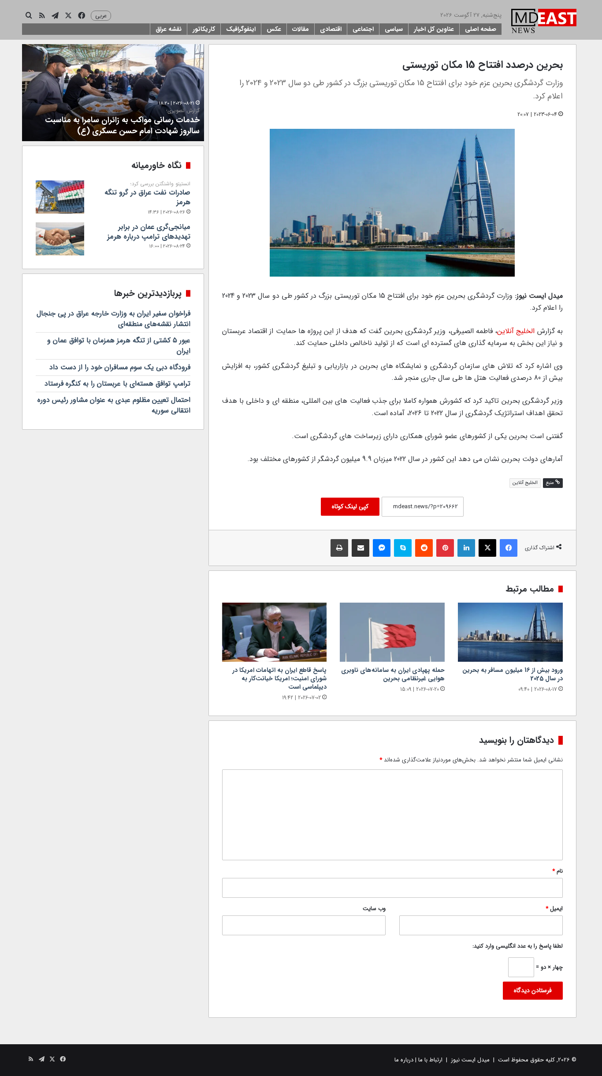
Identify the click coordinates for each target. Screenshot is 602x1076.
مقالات (300, 29)
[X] (487, 548)
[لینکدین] (466, 548)
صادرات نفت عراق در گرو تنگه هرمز (147, 194)
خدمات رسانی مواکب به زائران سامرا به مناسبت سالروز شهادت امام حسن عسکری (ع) (122, 122)
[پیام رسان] (381, 548)
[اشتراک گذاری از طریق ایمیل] (360, 548)
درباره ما (403, 1060)
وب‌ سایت (374, 908)
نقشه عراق (169, 29)
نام (557, 871)
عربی (101, 15)
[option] (113, 92)
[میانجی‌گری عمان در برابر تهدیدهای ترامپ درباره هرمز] (60, 238)
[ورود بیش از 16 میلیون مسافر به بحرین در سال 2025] (510, 632)
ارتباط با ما (430, 1060)
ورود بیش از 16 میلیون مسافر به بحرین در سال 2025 (512, 674)
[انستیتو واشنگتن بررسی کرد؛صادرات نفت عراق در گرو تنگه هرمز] (60, 197)
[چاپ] (339, 548)
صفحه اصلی (480, 29)
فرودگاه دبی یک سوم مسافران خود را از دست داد (119, 367)
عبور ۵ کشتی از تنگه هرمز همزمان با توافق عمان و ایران (118, 345)
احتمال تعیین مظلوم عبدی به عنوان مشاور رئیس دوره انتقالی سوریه (113, 405)
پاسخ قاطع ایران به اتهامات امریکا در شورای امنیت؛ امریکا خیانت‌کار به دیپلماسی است (279, 678)
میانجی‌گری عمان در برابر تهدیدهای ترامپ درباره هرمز (148, 231)
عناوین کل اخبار (434, 29)
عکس (274, 29)
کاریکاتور (204, 29)
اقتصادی (331, 29)
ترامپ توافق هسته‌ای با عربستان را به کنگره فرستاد (117, 383)
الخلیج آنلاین (516, 331)
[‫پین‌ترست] (445, 548)
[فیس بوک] (508, 548)
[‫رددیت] (424, 548)
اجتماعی (363, 29)
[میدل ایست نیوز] (543, 22)
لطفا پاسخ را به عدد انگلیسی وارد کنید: (517, 946)
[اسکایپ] (403, 548)
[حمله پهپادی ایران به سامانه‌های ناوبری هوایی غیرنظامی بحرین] (392, 632)
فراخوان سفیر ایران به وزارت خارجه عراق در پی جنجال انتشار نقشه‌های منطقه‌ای (113, 319)
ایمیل (554, 908)
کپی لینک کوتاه (350, 506)
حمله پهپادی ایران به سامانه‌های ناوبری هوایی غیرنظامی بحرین (393, 674)
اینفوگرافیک (241, 29)
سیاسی (394, 29)
